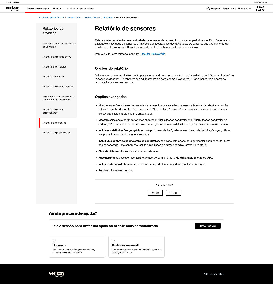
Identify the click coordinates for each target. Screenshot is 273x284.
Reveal (8, 2)
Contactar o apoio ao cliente (80, 8)
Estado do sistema (260, 2)
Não (175, 193)
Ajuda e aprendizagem (38, 8)
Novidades (58, 8)
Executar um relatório (152, 54)
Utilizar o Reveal (92, 18)
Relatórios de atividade (127, 18)
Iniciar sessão (260, 8)
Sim (157, 193)
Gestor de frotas (74, 18)
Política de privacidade (213, 274)
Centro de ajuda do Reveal (51, 18)
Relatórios (108, 18)
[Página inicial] (12, 8)
